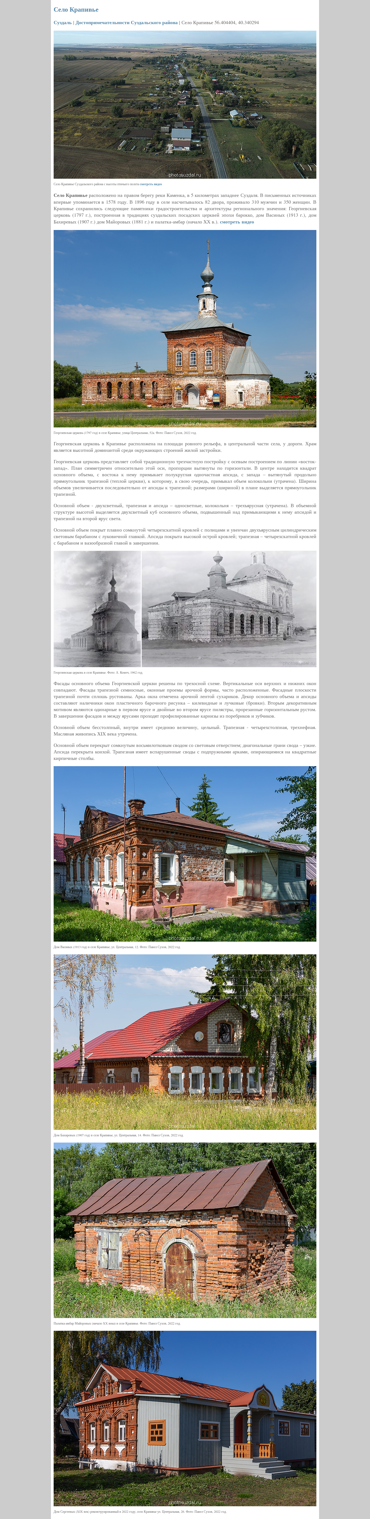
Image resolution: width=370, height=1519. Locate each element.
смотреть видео (151, 184)
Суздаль (63, 22)
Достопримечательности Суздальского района (127, 22)
